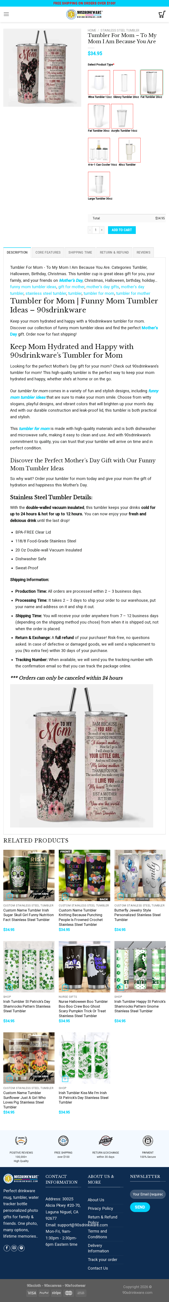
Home (92, 30)
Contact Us (98, 1268)
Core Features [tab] (48, 252)
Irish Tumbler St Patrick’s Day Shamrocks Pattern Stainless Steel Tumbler (26, 1006)
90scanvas (53, 1285)
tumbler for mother (133, 293)
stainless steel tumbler (46, 293)
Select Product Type (101, 64)
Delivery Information (98, 1248)
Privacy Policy (100, 1208)
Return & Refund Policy (102, 1220)
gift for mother (71, 286)
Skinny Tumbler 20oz (126, 97)
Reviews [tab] (143, 252)
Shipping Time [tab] (80, 252)
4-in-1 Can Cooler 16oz (102, 164)
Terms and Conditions (97, 1234)
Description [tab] (17, 252)
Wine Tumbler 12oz (100, 97)
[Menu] (6, 14)
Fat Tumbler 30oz (99, 130)
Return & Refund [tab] (114, 252)
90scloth (34, 1285)
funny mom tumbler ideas (33, 286)
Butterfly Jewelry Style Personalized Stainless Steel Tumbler (137, 915)
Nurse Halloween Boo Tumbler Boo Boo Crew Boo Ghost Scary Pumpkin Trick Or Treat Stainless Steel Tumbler (83, 1008)
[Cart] (162, 14)
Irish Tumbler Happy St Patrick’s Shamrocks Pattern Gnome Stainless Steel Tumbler (139, 1006)
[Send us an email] (14, 1248)
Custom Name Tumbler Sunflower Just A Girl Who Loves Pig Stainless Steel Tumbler (24, 1100)
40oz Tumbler (127, 164)
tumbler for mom (99, 293)
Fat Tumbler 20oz (151, 97)
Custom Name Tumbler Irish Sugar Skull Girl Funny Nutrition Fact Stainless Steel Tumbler (28, 915)
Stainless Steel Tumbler (120, 30)
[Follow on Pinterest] (21, 1248)
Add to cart (122, 230)
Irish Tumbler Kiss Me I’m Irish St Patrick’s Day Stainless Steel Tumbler (83, 1097)
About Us (96, 1199)
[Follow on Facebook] (7, 1248)
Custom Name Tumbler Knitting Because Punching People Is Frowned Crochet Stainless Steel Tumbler (81, 917)
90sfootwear (75, 1285)
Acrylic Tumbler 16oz (124, 130)
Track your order (102, 1259)
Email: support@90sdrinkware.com (77, 1225)
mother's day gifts (102, 286)
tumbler (75, 293)
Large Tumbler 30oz (100, 198)
